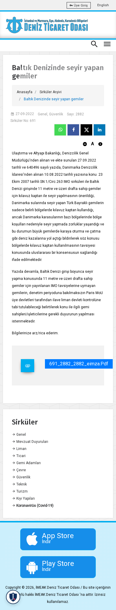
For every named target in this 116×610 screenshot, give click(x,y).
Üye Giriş (80, 5)
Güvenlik (22, 477)
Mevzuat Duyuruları (31, 442)
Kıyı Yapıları (25, 498)
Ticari (20, 456)
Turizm (21, 491)
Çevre (20, 470)
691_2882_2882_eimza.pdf (78, 364)
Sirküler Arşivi (51, 92)
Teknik (21, 484)
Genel (20, 435)
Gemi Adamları (28, 463)
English (103, 5)
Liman (20, 449)
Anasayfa (24, 92)
